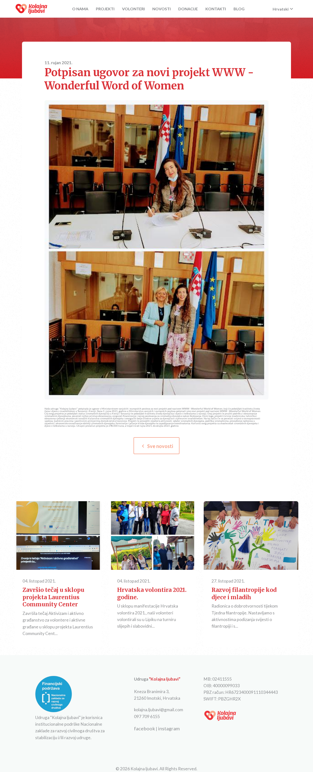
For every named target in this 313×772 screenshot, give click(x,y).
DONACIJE (188, 8)
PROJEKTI (105, 8)
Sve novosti (156, 446)
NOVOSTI (161, 8)
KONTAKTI (215, 8)
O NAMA (80, 8)
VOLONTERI (133, 8)
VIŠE (58, 536)
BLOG (239, 8)
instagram (169, 728)
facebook (144, 728)
